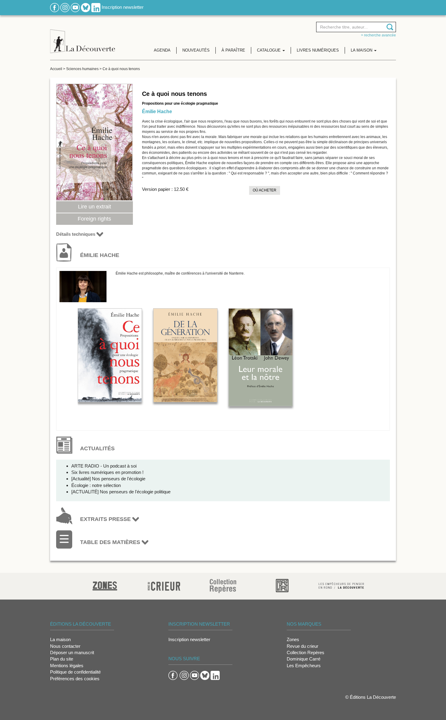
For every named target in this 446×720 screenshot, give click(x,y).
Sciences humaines (82, 69)
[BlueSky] (85, 7)
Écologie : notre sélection (96, 485)
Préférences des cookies (75, 678)
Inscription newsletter (123, 7)
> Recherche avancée (378, 35)
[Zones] (105, 585)
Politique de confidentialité (75, 671)
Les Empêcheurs (304, 665)
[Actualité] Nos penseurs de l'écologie (108, 478)
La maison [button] (362, 50)
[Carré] (282, 585)
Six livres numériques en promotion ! (107, 472)
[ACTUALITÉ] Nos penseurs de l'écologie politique (121, 491)
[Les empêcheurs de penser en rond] (341, 585)
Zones (293, 639)
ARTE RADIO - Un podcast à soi (104, 465)
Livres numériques (318, 50)
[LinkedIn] (95, 7)
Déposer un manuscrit (72, 652)
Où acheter (264, 190)
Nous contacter (65, 646)
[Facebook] (54, 7)
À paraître (233, 50)
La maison (60, 639)
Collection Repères (305, 652)
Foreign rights (94, 219)
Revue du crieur (302, 646)
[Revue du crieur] (164, 585)
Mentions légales (66, 665)
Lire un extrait (94, 207)
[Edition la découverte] (82, 36)
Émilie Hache (157, 111)
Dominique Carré (303, 658)
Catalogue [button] (269, 50)
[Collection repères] (223, 585)
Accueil (56, 69)
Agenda (162, 50)
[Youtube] (75, 7)
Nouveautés (196, 50)
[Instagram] (64, 7)
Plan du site (61, 658)
